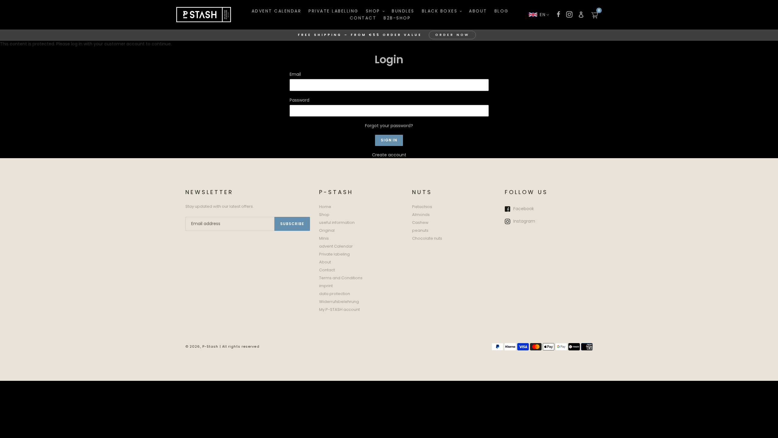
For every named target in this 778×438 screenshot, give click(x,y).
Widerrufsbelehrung (339, 301)
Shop (324, 214)
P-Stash (210, 346)
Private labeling (334, 254)
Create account (389, 155)
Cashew (420, 222)
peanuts (420, 230)
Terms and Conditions (341, 278)
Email (295, 74)
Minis (324, 238)
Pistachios (422, 207)
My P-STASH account (339, 309)
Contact (327, 270)
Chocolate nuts (427, 238)
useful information (337, 222)
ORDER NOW (452, 35)
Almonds (421, 214)
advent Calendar (336, 246)
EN (543, 15)
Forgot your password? (389, 126)
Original (327, 230)
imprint (326, 286)
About (325, 262)
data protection (334, 294)
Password (299, 100)
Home (325, 207)
